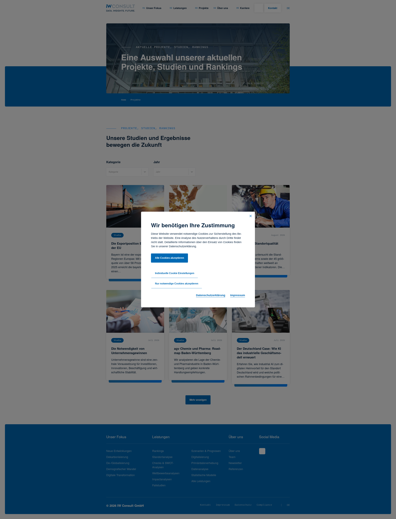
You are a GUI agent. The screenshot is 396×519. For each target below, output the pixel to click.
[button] (250, 216)
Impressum (237, 295)
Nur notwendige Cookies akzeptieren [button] (176, 283)
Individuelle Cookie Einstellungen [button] (174, 273)
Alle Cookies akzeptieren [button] (169, 258)
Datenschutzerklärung (210, 295)
